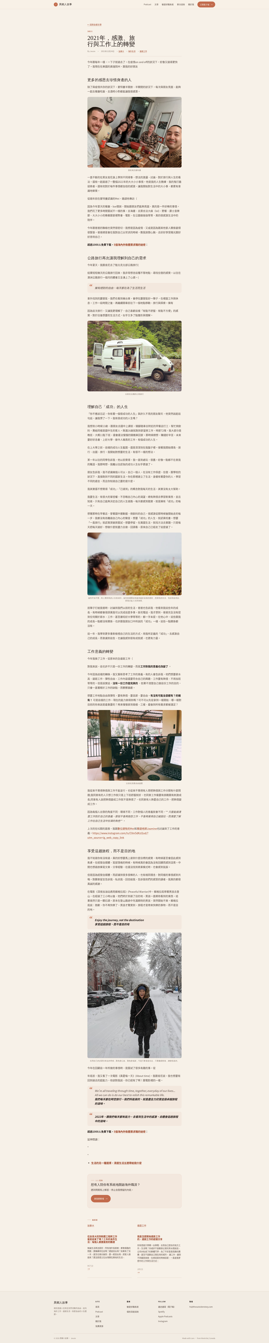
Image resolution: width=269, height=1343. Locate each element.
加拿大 (121, 51)
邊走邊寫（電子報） (167, 1306)
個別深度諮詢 (133, 1311)
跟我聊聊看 (100, 1198)
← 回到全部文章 (94, 24)
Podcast (147, 4)
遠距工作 (143, 51)
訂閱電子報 (206, 4)
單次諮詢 (181, 4)
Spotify (161, 1311)
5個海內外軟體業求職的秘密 (130, 244)
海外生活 (131, 51)
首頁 (97, 1306)
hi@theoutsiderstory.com (201, 1306)
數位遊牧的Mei (126, 828)
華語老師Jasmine (147, 828)
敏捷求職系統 (168, 4)
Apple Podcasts (165, 1316)
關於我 (191, 4)
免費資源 (99, 1326)
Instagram (163, 1321)
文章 (156, 4)
